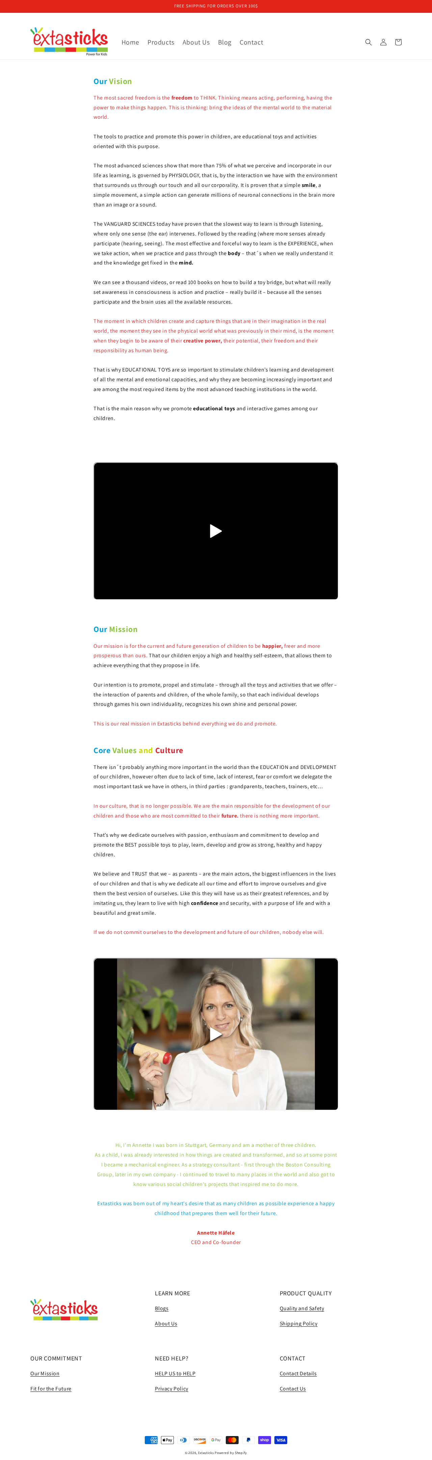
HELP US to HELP (175, 1373)
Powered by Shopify (231, 1453)
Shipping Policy (299, 1323)
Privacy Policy (171, 1388)
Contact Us (293, 1388)
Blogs (161, 1308)
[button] (368, 42)
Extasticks (206, 1453)
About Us (166, 1323)
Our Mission (45, 1373)
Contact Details (298, 1373)
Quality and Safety (302, 1308)
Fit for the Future (51, 1388)
